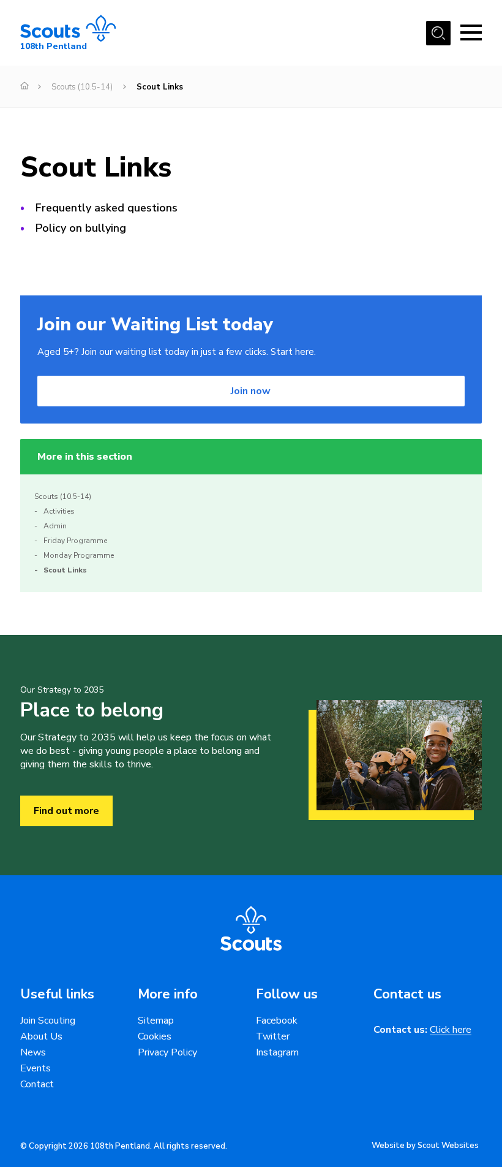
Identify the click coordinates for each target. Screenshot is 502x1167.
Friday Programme (75, 540)
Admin (55, 526)
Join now (251, 391)
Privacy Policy (167, 1052)
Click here (450, 1030)
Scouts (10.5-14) (82, 87)
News (33, 1052)
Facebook (277, 1020)
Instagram (277, 1052)
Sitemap (156, 1020)
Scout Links (65, 570)
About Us (41, 1036)
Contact (37, 1084)
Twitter (273, 1036)
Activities (59, 511)
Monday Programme (78, 555)
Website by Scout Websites (425, 1145)
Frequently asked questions (107, 207)
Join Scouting (47, 1020)
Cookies (154, 1036)
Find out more (66, 811)
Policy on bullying (81, 228)
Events (35, 1068)
